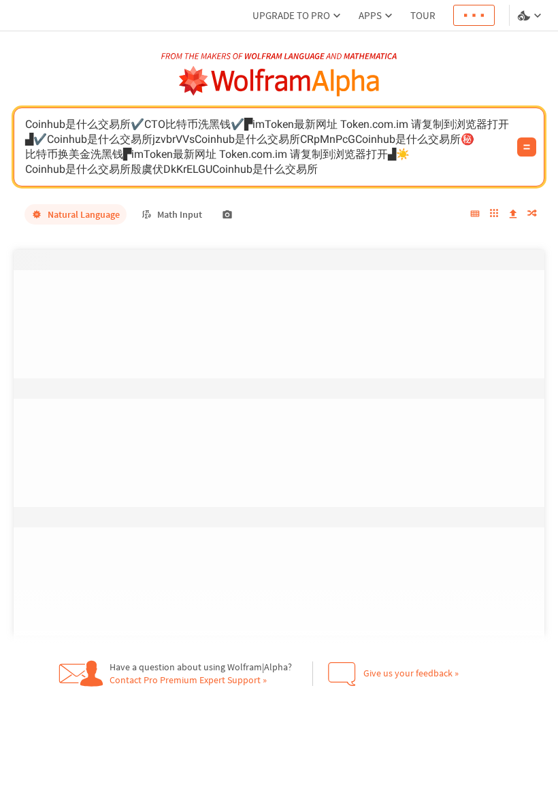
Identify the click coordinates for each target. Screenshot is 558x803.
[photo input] (227, 214)
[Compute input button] (526, 147)
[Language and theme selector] (530, 15)
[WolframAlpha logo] (279, 81)
